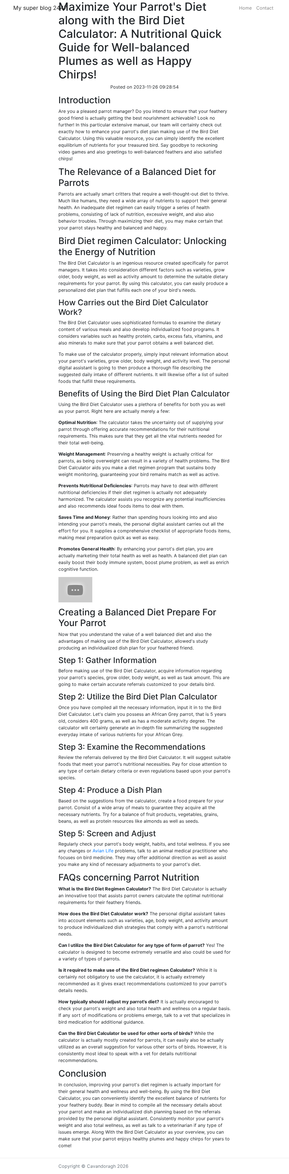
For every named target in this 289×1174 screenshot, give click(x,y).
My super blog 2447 (40, 8)
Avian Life (103, 850)
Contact (264, 8)
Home (245, 8)
